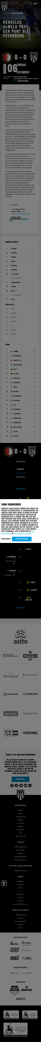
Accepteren (22, 539)
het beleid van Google (22, 533)
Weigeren (6, 539)
